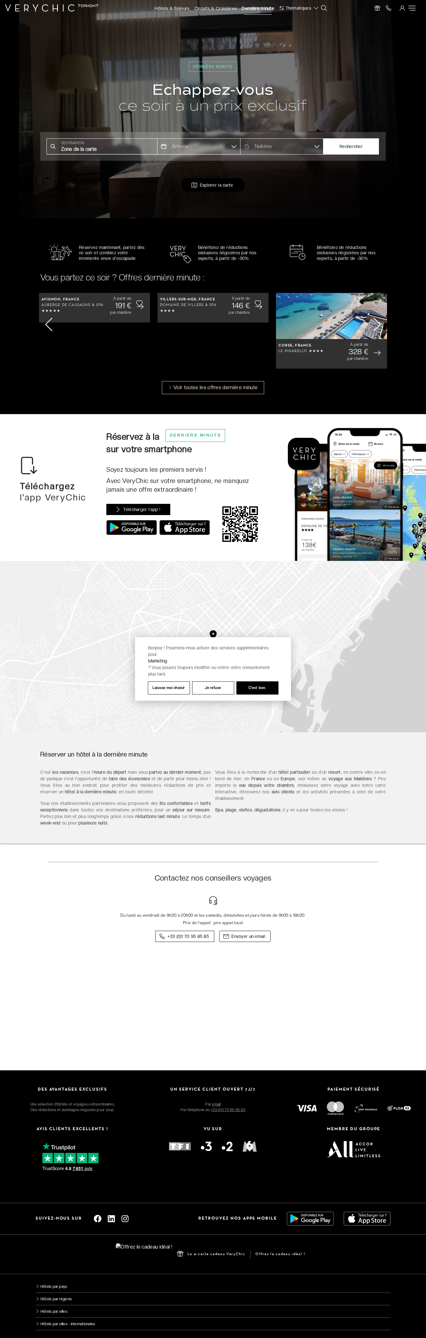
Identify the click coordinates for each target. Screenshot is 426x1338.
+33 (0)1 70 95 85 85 (228, 1110)
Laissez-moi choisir (168, 688)
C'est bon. (257, 688)
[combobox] (101, 146)
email (216, 1104)
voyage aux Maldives (349, 778)
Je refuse (213, 688)
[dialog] (213, 669)
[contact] (388, 8)
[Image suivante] (376, 324)
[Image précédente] (49, 324)
